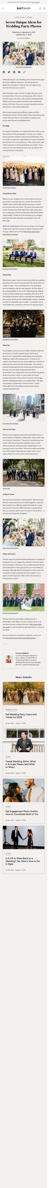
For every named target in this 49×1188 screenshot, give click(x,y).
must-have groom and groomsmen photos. (20, 638)
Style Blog (19, 17)
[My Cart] (44, 8)
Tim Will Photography (9, 187)
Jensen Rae (6, 488)
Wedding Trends (11, 710)
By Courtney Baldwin (23, 38)
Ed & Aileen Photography (10, 423)
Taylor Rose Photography (10, 613)
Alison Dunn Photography (24, 67)
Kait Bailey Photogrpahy (10, 269)
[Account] (40, 8)
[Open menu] (3, 8)
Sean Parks (10, 723)
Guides (29, 17)
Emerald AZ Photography (10, 339)
